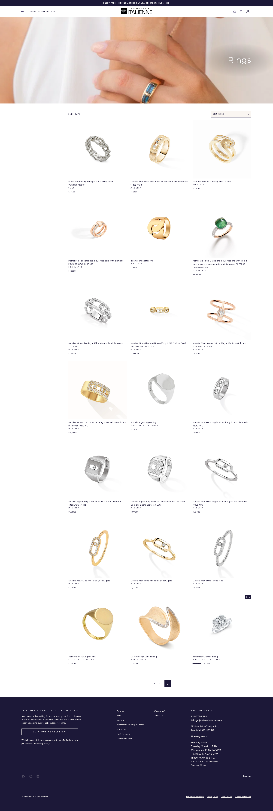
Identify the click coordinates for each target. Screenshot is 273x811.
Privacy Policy (212, 796)
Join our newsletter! (50, 731)
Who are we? (159, 711)
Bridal (119, 715)
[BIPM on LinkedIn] (37, 776)
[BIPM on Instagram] (30, 776)
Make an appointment (43, 11)
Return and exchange (195, 796)
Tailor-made (122, 729)
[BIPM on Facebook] (23, 776)
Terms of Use (226, 796)
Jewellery (120, 720)
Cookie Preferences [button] (243, 796)
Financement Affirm (125, 738)
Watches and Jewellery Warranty (130, 724)
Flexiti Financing (123, 733)
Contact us (158, 715)
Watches (120, 711)
